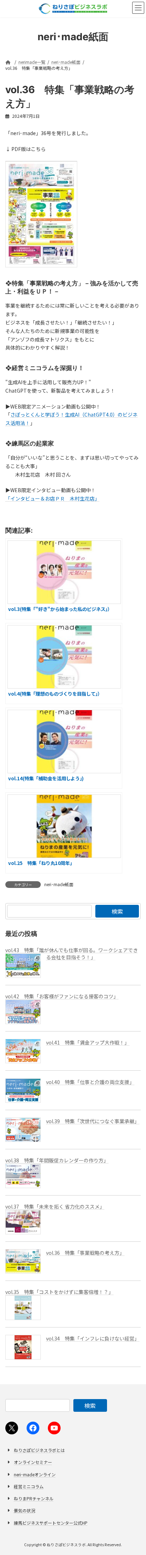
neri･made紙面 (58, 884)
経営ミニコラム (29, 1486)
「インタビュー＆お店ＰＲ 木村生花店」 (52, 498)
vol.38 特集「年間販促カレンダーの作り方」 (56, 1160)
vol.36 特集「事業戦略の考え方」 (85, 1252)
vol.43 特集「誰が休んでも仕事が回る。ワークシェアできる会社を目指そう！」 (71, 953)
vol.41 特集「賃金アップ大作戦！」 (87, 1042)
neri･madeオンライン (35, 1474)
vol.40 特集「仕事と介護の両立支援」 (90, 1081)
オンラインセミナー (33, 1462)
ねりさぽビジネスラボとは (39, 1450)
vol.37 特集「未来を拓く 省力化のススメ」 (55, 1206)
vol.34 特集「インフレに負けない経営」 (92, 1338)
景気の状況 (24, 1510)
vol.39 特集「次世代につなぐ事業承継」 (92, 1121)
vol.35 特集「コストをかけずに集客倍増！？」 (59, 1291)
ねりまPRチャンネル (34, 1498)
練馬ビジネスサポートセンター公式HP (51, 1522)
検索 (117, 911)
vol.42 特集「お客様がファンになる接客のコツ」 (61, 996)
